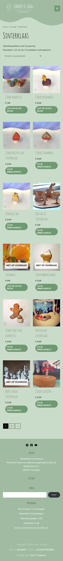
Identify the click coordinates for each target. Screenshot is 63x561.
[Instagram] (27, 445)
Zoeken (54, 495)
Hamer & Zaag (23, 6)
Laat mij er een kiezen (14, 109)
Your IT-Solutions (38, 555)
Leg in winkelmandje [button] (14, 170)
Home (5, 27)
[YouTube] (36, 445)
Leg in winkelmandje (44, 287)
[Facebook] (31, 445)
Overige (13, 27)
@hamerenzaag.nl (34, 459)
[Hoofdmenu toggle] (57, 8)
